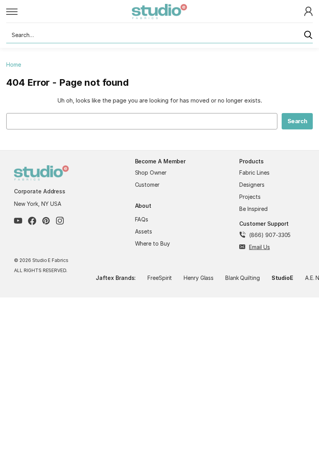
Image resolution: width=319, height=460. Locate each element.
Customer (147, 184)
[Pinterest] (46, 221)
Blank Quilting (242, 277)
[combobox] (159, 35)
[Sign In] (308, 10)
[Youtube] (18, 221)
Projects (250, 196)
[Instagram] (60, 221)
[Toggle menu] (69, 11)
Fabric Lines (254, 172)
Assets (143, 231)
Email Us (259, 247)
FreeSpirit (159, 277)
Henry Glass (199, 277)
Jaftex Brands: (116, 277)
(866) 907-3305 (270, 235)
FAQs (142, 219)
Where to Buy (152, 243)
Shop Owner (151, 172)
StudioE (283, 277)
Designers (252, 184)
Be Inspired (253, 208)
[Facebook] (32, 221)
